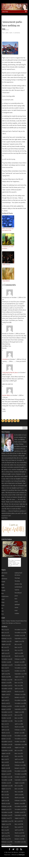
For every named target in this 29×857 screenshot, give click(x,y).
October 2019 (5, 662)
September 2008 (19, 815)
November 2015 (5, 780)
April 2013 (17, 653)
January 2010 (18, 768)
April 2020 (4, 653)
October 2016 (5, 747)
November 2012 (19, 668)
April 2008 (18, 830)
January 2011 (18, 733)
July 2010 (17, 750)
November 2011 (19, 703)
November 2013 (19, 632)
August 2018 (4, 694)
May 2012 (17, 685)
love (2, 614)
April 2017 (4, 730)
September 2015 (6, 786)
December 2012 (19, 665)
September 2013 (19, 638)
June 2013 (17, 647)
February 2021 (5, 638)
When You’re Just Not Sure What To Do (7, 229)
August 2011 (18, 712)
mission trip (18, 584)
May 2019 (4, 671)
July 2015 (3, 791)
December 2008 (19, 806)
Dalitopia (22, 855)
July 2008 (17, 821)
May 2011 (17, 721)
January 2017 (5, 738)
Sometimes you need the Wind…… (7, 247)
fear (2, 593)
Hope (3, 602)
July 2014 (4, 827)
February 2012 (19, 694)
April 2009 (18, 794)
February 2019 (5, 679)
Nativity (17, 590)
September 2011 (19, 709)
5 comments (16, 32)
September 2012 (19, 674)
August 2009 (18, 783)
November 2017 (5, 715)
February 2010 (19, 765)
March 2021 (4, 635)
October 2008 (19, 812)
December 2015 (5, 777)
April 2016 (4, 765)
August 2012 (18, 677)
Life (2, 611)
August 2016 (4, 753)
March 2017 (4, 733)
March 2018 (4, 703)
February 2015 (5, 806)
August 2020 (5, 644)
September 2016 (6, 750)
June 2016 (4, 759)
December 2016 (5, 741)
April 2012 (17, 688)
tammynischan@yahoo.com (9, 513)
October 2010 (18, 741)
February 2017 (5, 735)
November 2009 (19, 774)
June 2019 (4, 668)
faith (2, 584)
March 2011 (18, 727)
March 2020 (4, 656)
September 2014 (6, 821)
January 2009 (18, 803)
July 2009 (17, 786)
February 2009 (19, 800)
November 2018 (5, 688)
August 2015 (4, 788)
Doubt (3, 581)
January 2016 (5, 774)
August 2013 (18, 641)
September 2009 (19, 780)
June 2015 (4, 794)
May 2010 (17, 756)
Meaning (17, 581)
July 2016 (4, 756)
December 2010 (19, 735)
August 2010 (18, 747)
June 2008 (17, 824)
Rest (16, 598)
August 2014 (4, 824)
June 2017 (4, 724)
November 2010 (19, 738)
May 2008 (17, 827)
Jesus (2, 605)
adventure (4, 573)
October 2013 (18, 635)
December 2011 (19, 700)
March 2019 (4, 677)
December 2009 (19, 771)
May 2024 (4, 629)
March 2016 (4, 768)
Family (3, 590)
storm (16, 607)
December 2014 (5, 812)
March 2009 (18, 797)
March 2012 (18, 691)
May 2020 (4, 650)
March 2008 (18, 833)
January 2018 (5, 709)
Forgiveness (4, 596)
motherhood (18, 587)
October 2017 (5, 718)
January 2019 (5, 682)
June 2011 (17, 718)
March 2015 (4, 803)
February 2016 (5, 771)
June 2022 (4, 632)
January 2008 (18, 839)
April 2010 (18, 759)
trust (16, 610)
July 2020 (4, 647)
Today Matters (6, 281)
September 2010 (19, 744)
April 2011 (17, 724)
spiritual (17, 604)
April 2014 (4, 836)
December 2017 (5, 712)
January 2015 (5, 809)
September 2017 (6, 721)
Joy (2, 608)
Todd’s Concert (6, 264)
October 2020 (5, 641)
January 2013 (18, 662)
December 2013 (19, 629)
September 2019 (6, 665)
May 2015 (4, 797)
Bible (2, 575)
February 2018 (5, 706)
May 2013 (17, 650)
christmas (4, 578)
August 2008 (18, 818)
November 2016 (5, 744)
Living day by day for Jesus (10, 372)
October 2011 (18, 706)
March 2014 (4, 839)
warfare (17, 613)
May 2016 (4, 762)
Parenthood (18, 593)
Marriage (17, 578)
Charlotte (5, 359)
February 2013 (19, 659)
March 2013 (18, 656)
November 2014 (5, 815)
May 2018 (4, 697)
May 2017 (4, 727)
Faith (10, 32)
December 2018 (5, 685)
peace (16, 595)
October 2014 (5, 818)
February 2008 (19, 836)
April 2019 (4, 674)
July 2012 (17, 679)
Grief (2, 599)
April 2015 (4, 800)
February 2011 (19, 730)
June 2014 (4, 830)
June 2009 (17, 788)
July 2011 (17, 715)
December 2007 (19, 842)
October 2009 (19, 777)
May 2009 (17, 791)
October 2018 (5, 691)
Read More (4, 518)
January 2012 (18, 697)
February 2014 (5, 842)
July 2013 (17, 644)
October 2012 (18, 671)
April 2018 (4, 700)
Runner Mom (6, 395)
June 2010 (17, 753)
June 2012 (17, 682)
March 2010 (18, 762)
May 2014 (4, 833)
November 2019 (5, 659)
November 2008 (19, 809)
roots (16, 601)
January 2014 (5, 844)
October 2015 (5, 783)
